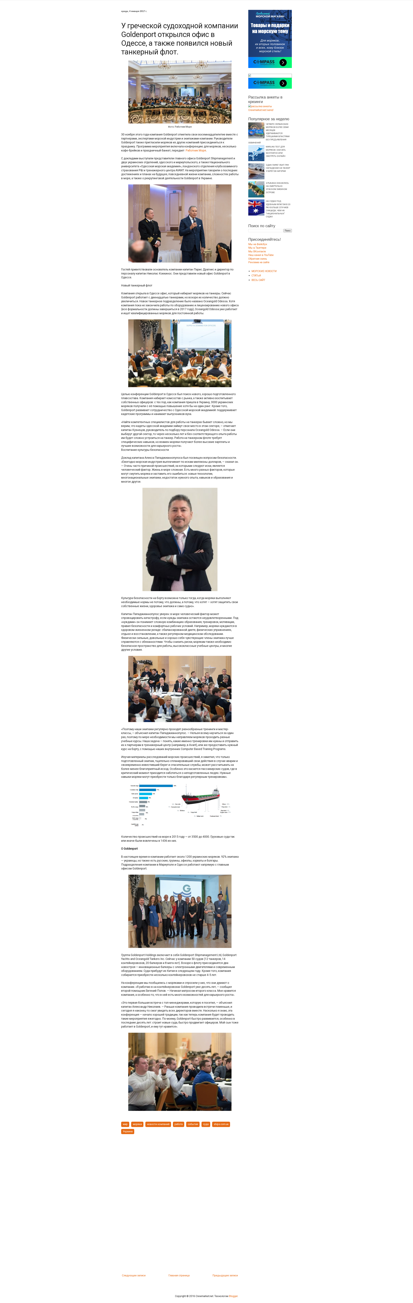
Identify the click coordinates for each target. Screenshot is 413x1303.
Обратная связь (257, 258)
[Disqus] (180, 1229)
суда (206, 1124)
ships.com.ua (221, 1124)
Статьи (256, 275)
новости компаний (158, 1124)
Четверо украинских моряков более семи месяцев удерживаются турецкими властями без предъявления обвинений (269, 133)
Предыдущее (220, 1275)
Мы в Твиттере (257, 247)
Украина (128, 1131)
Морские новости (264, 271)
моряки (137, 1124)
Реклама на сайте (258, 262)
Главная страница (179, 1275)
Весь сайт (258, 280)
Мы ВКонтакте (257, 251)
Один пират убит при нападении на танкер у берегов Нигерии (278, 168)
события (193, 1124)
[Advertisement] (180, 1161)
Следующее (129, 1275)
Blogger (233, 1296)
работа (179, 1124)
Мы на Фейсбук (257, 244)
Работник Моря (196, 150)
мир (125, 1124)
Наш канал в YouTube (261, 255)
